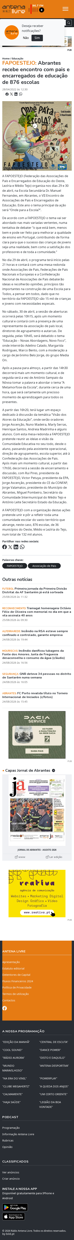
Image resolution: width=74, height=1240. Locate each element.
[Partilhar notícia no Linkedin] (16, 94)
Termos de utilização (15, 994)
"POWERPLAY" (48, 1078)
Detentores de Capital (16, 975)
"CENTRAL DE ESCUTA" (53, 1042)
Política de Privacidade (16, 987)
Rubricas (7, 1140)
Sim (37, 38)
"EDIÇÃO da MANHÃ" (16, 1042)
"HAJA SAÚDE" (11, 1102)
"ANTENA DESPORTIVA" (54, 1065)
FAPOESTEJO (15, 566)
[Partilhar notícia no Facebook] (7, 94)
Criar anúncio (11, 1178)
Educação (17, 58)
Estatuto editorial (13, 968)
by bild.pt (8, 1234)
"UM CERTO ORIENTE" (53, 1094)
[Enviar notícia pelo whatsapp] (20, 94)
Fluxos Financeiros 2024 (17, 981)
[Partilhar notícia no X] (11, 94)
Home (6, 58)
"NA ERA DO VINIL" (14, 1078)
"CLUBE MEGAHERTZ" (16, 1086)
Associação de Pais (44, 566)
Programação (11, 1128)
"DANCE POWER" (50, 1050)
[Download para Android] (34, 1207)
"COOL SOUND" (12, 1050)
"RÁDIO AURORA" (13, 1057)
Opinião (7, 1147)
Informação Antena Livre (18, 1134)
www (21, 857)
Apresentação (11, 962)
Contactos (8, 1000)
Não (26, 38)
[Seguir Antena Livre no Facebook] (4, 1009)
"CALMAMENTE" (12, 1094)
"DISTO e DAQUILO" (52, 1057)
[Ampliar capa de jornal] (37, 810)
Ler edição (55, 857)
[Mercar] (37, 734)
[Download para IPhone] (37, 1216)
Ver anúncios (10, 1172)
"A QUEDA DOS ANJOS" (54, 1086)
